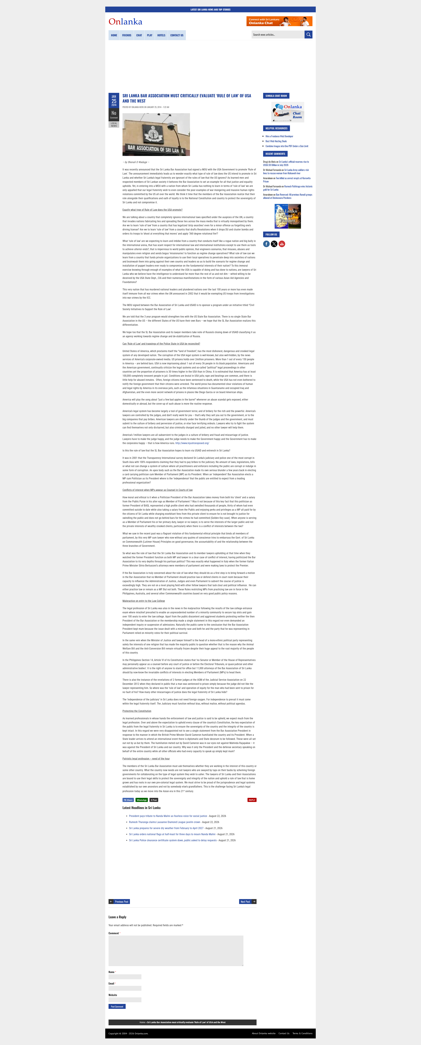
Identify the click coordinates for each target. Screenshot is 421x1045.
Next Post (245, 902)
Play (149, 35)
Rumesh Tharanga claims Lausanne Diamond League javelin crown (164, 822)
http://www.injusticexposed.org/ (192, 443)
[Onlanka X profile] (274, 242)
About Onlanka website (263, 1033)
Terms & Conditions (302, 1033)
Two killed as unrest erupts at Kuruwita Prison (286, 179)
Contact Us (284, 1033)
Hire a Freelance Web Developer (279, 136)
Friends (126, 35)
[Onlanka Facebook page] (266, 242)
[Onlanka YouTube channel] (282, 242)
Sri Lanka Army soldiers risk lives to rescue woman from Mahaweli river (286, 171)
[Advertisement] (210, 67)
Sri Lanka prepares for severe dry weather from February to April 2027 (166, 828)
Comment (114, 117)
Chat (139, 35)
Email (112, 983)
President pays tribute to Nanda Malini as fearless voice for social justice (168, 816)
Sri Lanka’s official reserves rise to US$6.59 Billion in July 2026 (286, 163)
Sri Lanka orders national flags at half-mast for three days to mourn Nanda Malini (172, 834)
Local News (114, 124)
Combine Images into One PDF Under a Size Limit (287, 146)
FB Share (128, 799)
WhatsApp (142, 799)
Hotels (161, 35)
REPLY (252, 799)
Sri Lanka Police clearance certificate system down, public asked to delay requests (173, 840)
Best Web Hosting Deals (276, 141)
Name (112, 972)
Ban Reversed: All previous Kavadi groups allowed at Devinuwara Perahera (287, 196)
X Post (154, 799)
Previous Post (121, 902)
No (113, 113)
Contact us (176, 35)
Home (114, 35)
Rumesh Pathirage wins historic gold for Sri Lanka (287, 187)
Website (113, 995)
